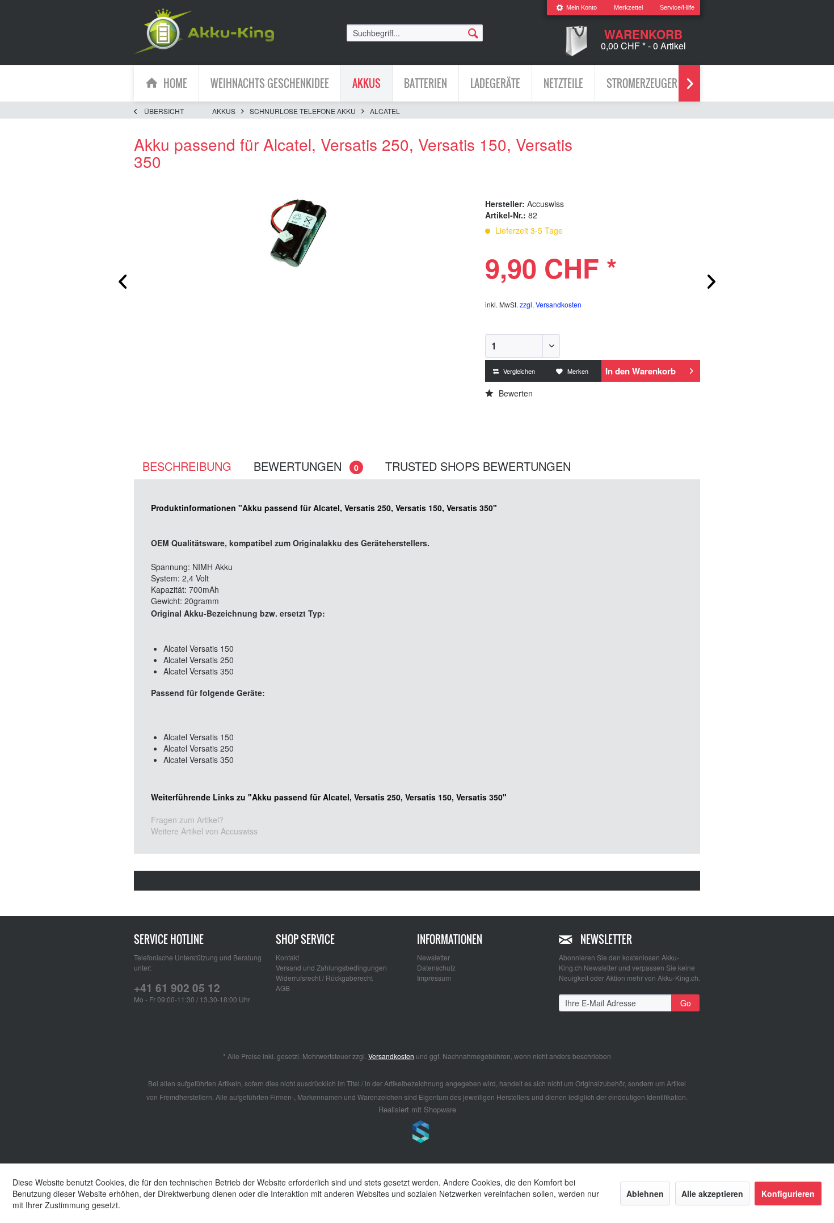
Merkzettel (628, 7)
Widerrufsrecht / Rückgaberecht (324, 977)
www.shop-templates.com (417, 1133)
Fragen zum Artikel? (187, 819)
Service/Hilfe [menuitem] (677, 7)
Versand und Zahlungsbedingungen (331, 967)
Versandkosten (391, 1056)
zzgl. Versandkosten (551, 304)
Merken (577, 371)
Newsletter (433, 957)
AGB (283, 988)
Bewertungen (306, 466)
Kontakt (287, 957)
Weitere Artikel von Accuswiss (204, 831)
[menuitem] (576, 8)
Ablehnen (645, 1193)
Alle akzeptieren (712, 1193)
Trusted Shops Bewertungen (478, 466)
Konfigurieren (788, 1193)
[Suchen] (473, 32)
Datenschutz (436, 967)
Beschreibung (186, 466)
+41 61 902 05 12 (177, 988)
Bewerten (514, 393)
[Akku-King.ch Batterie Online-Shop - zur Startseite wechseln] (204, 31)
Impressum (434, 977)
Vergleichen (518, 371)
